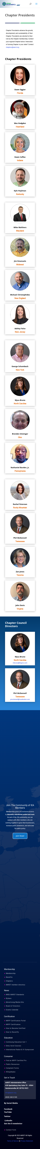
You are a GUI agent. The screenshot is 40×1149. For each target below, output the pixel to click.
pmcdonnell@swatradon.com (20, 699)
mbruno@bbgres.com (20, 663)
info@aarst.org (10, 1093)
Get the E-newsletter (13, 1123)
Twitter (7, 1116)
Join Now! (20, 836)
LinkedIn (8, 1120)
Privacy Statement (26, 1141)
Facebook (8, 1109)
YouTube (8, 1112)
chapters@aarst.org (12, 47)
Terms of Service (13, 1141)
